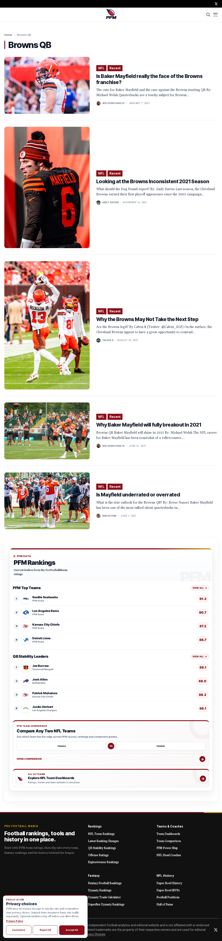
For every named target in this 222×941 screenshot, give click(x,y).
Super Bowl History (169, 883)
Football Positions (168, 897)
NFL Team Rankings (101, 834)
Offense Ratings (98, 855)
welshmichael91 (113, 103)
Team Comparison (169, 841)
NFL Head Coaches (169, 855)
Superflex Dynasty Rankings (106, 904)
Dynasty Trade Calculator (104, 897)
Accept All (72, 929)
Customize (18, 929)
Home (8, 34)
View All (200, 588)
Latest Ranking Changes (103, 841)
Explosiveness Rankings (103, 862)
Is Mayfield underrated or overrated (138, 495)
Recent (115, 68)
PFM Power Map (167, 848)
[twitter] (216, 3)
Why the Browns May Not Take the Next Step (147, 319)
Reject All (45, 929)
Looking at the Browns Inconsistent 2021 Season (152, 181)
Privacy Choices (94, 934)
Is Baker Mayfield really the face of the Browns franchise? (149, 79)
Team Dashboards (168, 834)
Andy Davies (110, 202)
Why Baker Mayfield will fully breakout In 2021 (148, 425)
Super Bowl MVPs (168, 890)
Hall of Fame (165, 904)
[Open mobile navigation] (215, 15)
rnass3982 (109, 515)
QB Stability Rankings (102, 848)
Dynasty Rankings (99, 890)
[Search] (208, 15)
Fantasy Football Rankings (105, 883)
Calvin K (108, 340)
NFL (101, 68)
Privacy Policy (14, 921)
